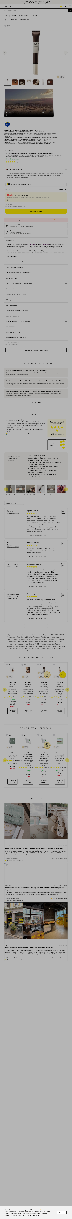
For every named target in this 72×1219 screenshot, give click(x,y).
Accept (61, 1212)
